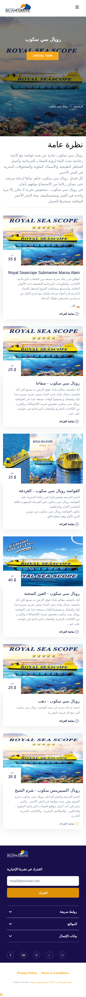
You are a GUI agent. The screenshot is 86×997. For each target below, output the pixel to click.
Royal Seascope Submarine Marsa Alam (44, 272)
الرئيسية (78, 106)
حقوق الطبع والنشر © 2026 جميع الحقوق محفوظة (51, 982)
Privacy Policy (27, 973)
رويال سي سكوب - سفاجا (58, 383)
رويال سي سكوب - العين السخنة (52, 593)
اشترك (43, 892)
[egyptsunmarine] (18, 8)
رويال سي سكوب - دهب (59, 701)
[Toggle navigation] (77, 8)
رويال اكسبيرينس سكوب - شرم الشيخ (47, 790)
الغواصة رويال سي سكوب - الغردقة (49, 491)
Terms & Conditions (55, 973)
